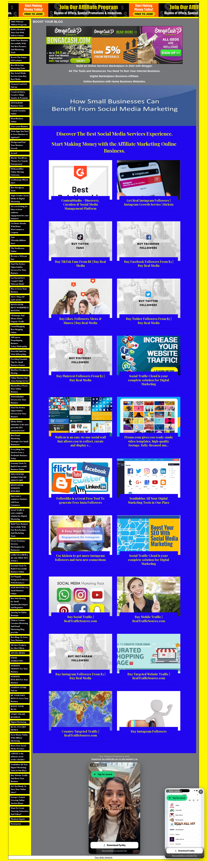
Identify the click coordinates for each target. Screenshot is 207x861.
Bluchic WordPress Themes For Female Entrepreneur (19, 161)
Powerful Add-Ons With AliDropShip (18, 352)
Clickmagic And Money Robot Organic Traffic (17, 318)
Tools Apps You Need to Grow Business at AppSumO (19, 134)
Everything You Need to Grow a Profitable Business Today (19, 454)
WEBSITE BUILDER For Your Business (19, 679)
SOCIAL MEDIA (18, 653)
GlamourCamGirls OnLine (19, 85)
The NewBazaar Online (18, 249)
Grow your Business (19, 126)
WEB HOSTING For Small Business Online (20, 590)
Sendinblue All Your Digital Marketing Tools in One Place (19, 767)
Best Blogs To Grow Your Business (19, 638)
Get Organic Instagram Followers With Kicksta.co (20, 579)
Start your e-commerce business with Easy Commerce (19, 500)
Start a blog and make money (17, 298)
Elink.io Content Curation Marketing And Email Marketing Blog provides (19, 626)
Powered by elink (121, 756)
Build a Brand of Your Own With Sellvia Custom (18, 32)
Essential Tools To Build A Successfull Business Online (19, 466)
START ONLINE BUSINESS (18, 715)
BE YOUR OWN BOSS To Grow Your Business (19, 698)
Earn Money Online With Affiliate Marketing (19, 738)
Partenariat (16, 824)
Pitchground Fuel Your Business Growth (18, 145)
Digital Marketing (18, 722)
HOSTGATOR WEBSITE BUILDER (17, 488)
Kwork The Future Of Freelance (19, 59)
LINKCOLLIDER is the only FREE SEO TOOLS (19, 558)
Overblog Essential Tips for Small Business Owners (19, 362)
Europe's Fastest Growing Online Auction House (18, 800)
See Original (105, 756)
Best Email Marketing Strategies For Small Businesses (19, 440)
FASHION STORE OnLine (19, 689)
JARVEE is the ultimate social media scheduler (18, 756)
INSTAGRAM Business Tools (17, 104)
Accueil (14, 153)
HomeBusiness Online (17, 120)
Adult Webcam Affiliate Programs (19, 23)
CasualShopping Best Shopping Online (18, 329)
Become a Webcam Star (19, 257)
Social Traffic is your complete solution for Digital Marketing (19, 514)
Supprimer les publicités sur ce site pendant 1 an (114, 759)
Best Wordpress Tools (17, 189)
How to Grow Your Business (19, 290)
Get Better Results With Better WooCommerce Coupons (18, 228)
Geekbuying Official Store (19, 181)
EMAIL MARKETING (17, 659)
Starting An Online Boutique (19, 614)
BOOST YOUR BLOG (17, 707)
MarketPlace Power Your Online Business (19, 389)
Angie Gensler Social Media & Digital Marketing (20, 198)
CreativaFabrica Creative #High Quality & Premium (19, 95)
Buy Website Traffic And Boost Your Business (19, 778)
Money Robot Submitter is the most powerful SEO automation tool (20, 426)
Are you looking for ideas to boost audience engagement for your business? (20, 212)
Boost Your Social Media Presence (18, 747)
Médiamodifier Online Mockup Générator (17, 172)
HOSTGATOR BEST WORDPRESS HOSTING (20, 307)
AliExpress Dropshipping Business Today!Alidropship (19, 341)
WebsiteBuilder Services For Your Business (18, 400)
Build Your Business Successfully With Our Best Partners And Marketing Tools (19, 46)
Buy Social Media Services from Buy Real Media (19, 76)
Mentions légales (18, 819)
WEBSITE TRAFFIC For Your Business (19, 669)
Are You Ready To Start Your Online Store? (18, 789)
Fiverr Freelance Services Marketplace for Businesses (18, 545)
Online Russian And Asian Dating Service (20, 379)
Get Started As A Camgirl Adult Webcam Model (18, 281)
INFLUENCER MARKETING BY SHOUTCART (18, 477)
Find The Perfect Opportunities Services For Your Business (18, 268)
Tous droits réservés (103, 857)
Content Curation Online (18, 112)
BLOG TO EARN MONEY (18, 728)
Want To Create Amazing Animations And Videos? (20, 811)
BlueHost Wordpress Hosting (19, 371)
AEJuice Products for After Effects (18, 646)
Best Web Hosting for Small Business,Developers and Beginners (19, 603)
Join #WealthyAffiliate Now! (18, 240)
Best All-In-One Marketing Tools (18, 66)
